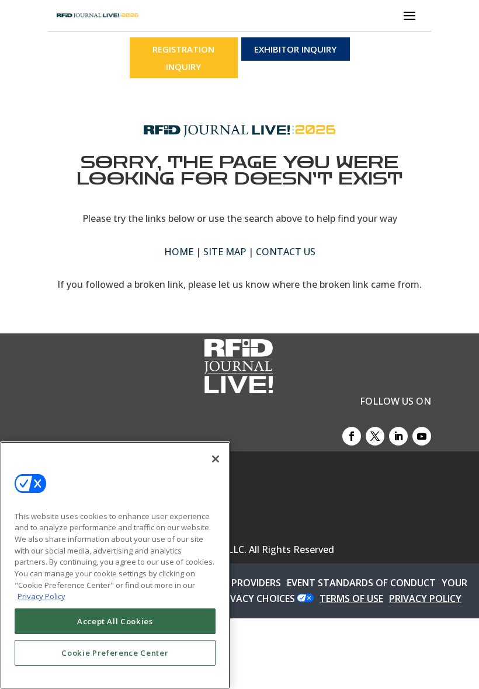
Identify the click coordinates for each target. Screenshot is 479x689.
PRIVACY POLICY (425, 598)
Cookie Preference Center (114, 653)
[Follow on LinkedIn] (398, 436)
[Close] (215, 459)
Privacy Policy (41, 596)
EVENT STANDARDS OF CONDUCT (361, 582)
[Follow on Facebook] (351, 436)
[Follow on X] (375, 436)
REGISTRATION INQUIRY (183, 57)
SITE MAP (224, 251)
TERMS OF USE (351, 598)
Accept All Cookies (115, 621)
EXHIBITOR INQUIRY (295, 49)
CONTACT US (285, 251)
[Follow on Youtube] (421, 436)
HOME (178, 251)
